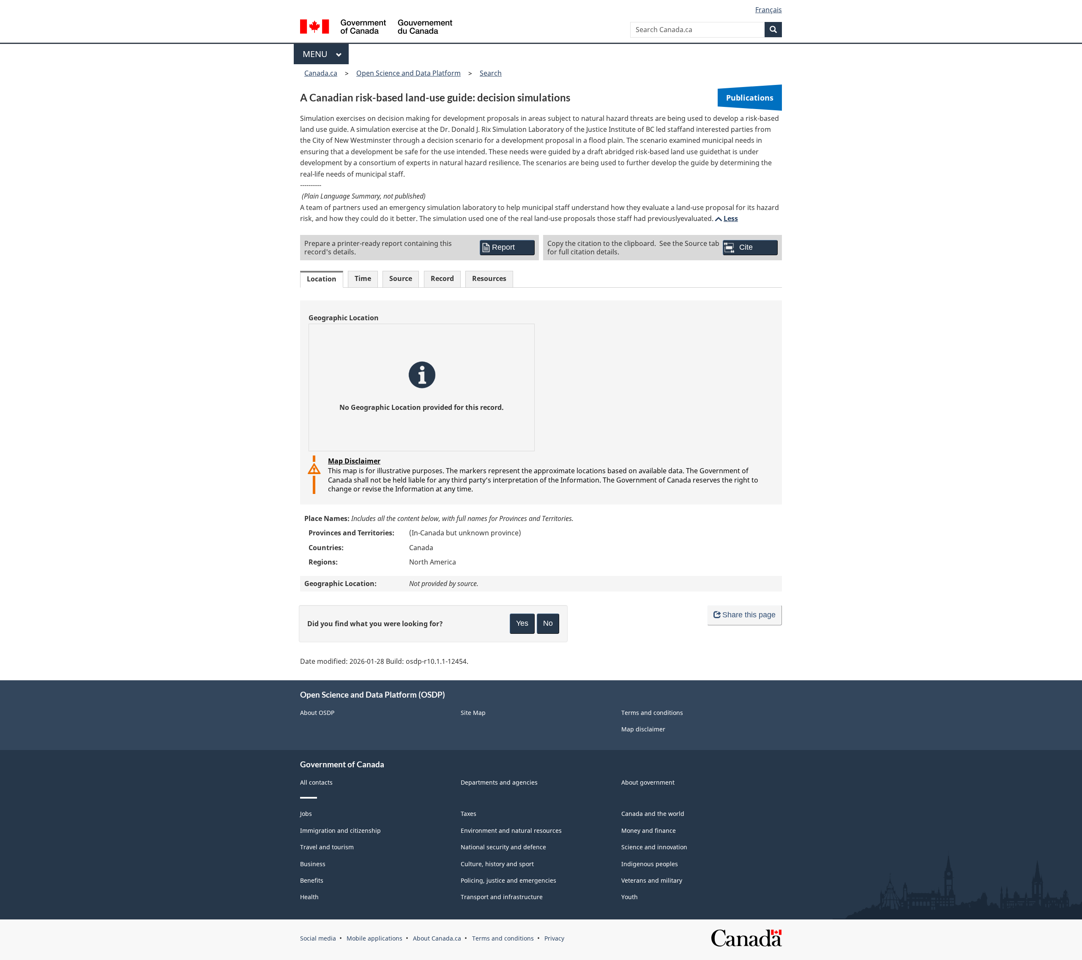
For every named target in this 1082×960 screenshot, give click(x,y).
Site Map (473, 713)
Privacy (554, 938)
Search (491, 73)
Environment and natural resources (511, 830)
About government (648, 782)
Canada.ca (320, 73)
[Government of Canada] (376, 27)
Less (725, 218)
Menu (317, 54)
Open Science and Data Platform (408, 73)
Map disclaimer (643, 729)
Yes (522, 623)
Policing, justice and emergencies (508, 880)
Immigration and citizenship (340, 830)
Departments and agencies (499, 782)
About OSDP (317, 713)
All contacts (316, 782)
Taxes (468, 814)
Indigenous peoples (649, 864)
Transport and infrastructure (502, 897)
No (548, 623)
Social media (318, 938)
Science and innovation (654, 847)
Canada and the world (652, 814)
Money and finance (648, 830)
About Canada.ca (437, 938)
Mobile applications (374, 938)
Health (309, 897)
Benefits (311, 880)
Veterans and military (651, 880)
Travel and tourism (327, 847)
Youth (629, 897)
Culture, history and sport (497, 864)
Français (768, 9)
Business (312, 864)
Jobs (306, 814)
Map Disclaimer (354, 461)
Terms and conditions (652, 713)
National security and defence (503, 847)
